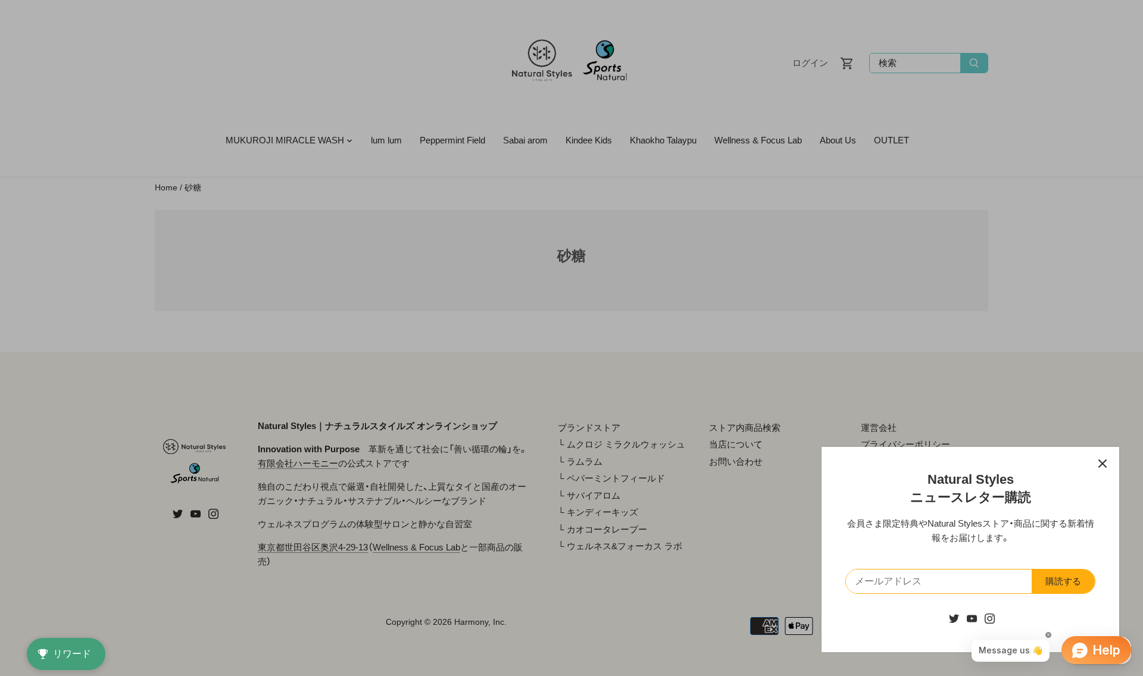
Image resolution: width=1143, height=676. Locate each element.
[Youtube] (972, 618)
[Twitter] (954, 618)
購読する (1063, 581)
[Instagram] (990, 618)
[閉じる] (1102, 463)
